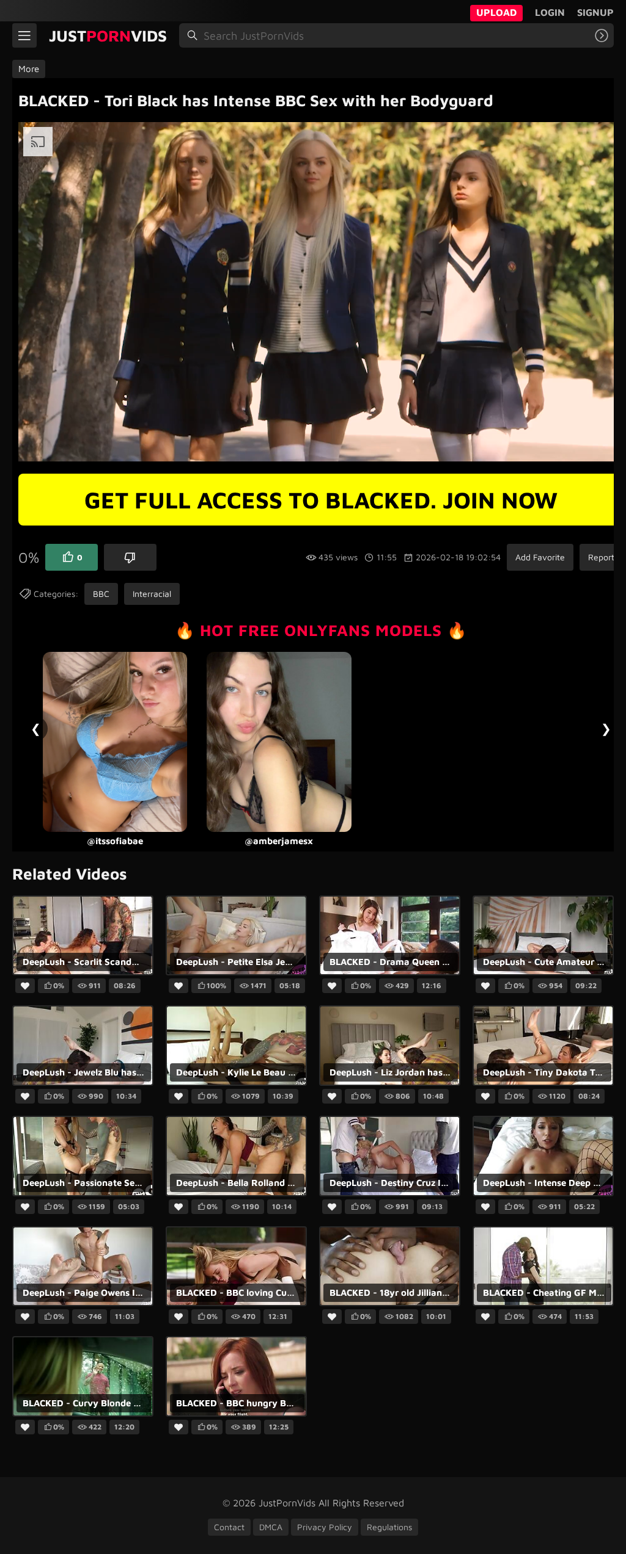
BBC (101, 593)
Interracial (152, 593)
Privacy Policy (324, 1527)
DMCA (270, 1527)
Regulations (389, 1527)
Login (550, 12)
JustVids (108, 35)
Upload (496, 12)
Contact (229, 1527)
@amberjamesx (124, 841)
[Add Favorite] (25, 986)
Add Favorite (540, 557)
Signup (595, 12)
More (28, 68)
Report (601, 557)
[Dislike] (130, 557)
